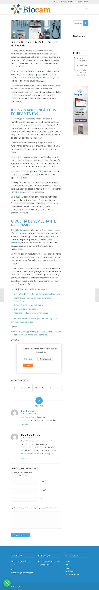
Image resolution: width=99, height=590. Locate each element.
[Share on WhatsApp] (14, 387)
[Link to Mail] (82, 586)
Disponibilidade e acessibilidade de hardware (34, 44)
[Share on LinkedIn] (43, 387)
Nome (43, 481)
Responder (24, 425)
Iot (66, 564)
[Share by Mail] (57, 387)
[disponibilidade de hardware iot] (36, 29)
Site (42, 499)
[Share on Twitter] (28, 387)
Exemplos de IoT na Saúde (26, 309)
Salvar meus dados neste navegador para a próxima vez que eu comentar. (35, 509)
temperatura (52, 236)
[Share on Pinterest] (36, 387)
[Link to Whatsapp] (86, 586)
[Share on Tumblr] (50, 387)
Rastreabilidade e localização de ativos (31, 313)
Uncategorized (72, 574)
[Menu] (86, 9)
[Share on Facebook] (21, 387)
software (31, 77)
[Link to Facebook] (75, 586)
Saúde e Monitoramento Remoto (28, 305)
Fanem (68, 561)
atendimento (17, 192)
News (68, 568)
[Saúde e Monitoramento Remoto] (2, 295)
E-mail (43, 490)
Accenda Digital (16, 586)
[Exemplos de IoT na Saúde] (97, 295)
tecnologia (40, 171)
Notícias (69, 571)
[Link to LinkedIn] (79, 586)
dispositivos (41, 77)
